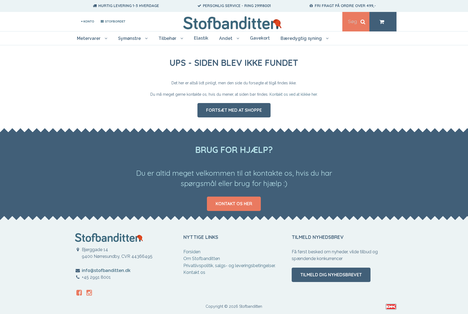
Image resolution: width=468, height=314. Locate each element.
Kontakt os (194, 272)
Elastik (201, 38)
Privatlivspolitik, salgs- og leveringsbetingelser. (229, 265)
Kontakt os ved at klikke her (293, 94)
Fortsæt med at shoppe (234, 110)
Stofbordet (114, 21)
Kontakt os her (234, 203)
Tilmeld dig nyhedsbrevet (331, 274)
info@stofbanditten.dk (106, 270)
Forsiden (191, 251)
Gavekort (260, 38)
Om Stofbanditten (201, 258)
